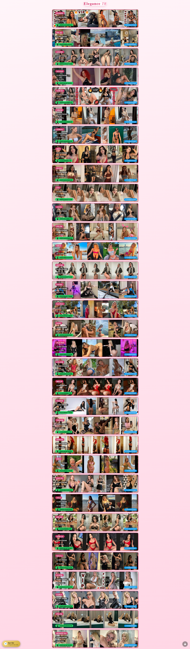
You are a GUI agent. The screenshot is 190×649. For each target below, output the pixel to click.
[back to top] (185, 644)
